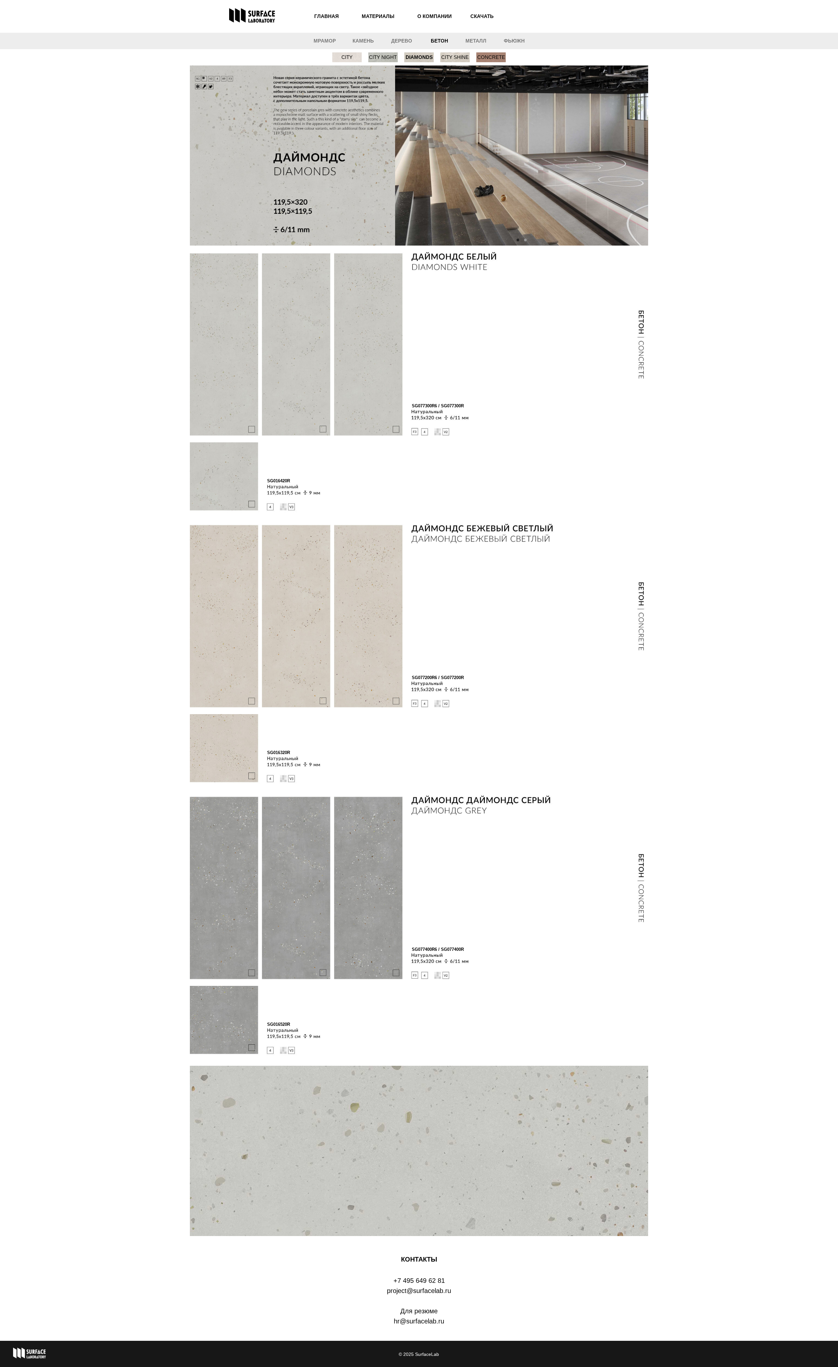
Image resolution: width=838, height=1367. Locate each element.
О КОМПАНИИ (434, 16)
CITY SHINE (455, 57)
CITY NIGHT (383, 57)
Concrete (491, 57)
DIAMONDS (419, 57)
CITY (347, 57)
